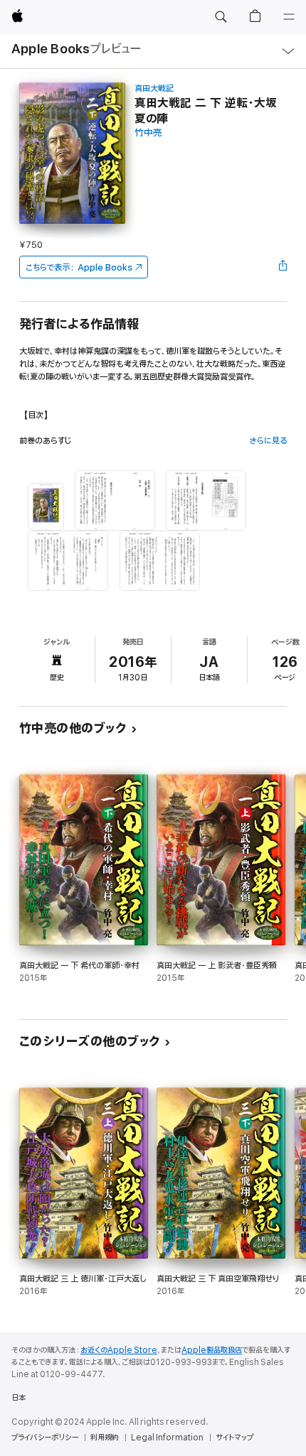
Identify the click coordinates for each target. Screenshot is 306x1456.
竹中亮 (148, 133)
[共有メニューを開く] (282, 267)
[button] (221, 17)
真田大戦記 (154, 88)
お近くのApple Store (118, 1350)
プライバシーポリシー (44, 1438)
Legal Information (167, 1438)
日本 (18, 1398)
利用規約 (104, 1438)
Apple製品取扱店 (211, 1350)
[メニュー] (289, 17)
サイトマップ (234, 1438)
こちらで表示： (79, 267)
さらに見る (268, 440)
